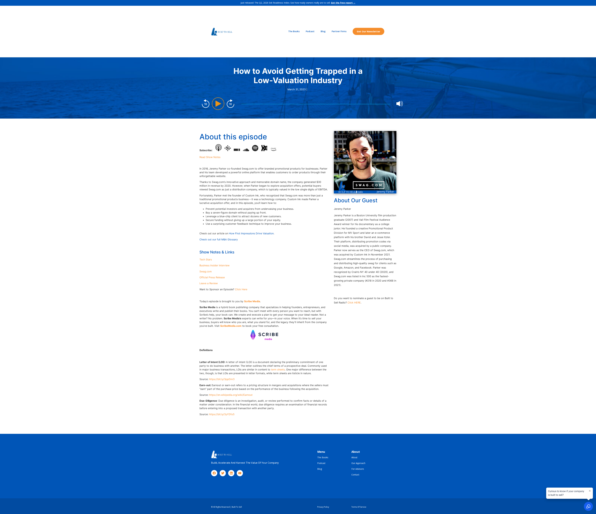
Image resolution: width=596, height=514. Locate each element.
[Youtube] (240, 473)
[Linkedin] (231, 473)
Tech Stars (205, 259)
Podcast (310, 31)
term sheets (278, 369)
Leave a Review (208, 283)
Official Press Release (212, 277)
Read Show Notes (209, 157)
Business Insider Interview (214, 265)
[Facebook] (214, 473)
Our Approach (358, 463)
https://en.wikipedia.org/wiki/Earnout (231, 394)
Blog (323, 31)
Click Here (241, 289)
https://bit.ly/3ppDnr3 (222, 379)
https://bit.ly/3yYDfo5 (222, 414)
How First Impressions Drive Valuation (251, 233)
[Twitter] (223, 473)
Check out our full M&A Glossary (218, 239)
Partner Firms (339, 31)
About (354, 457)
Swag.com (205, 271)
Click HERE (354, 302)
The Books (294, 31)
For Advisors (357, 469)
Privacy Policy (323, 507)
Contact (355, 474)
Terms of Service (358, 507)
